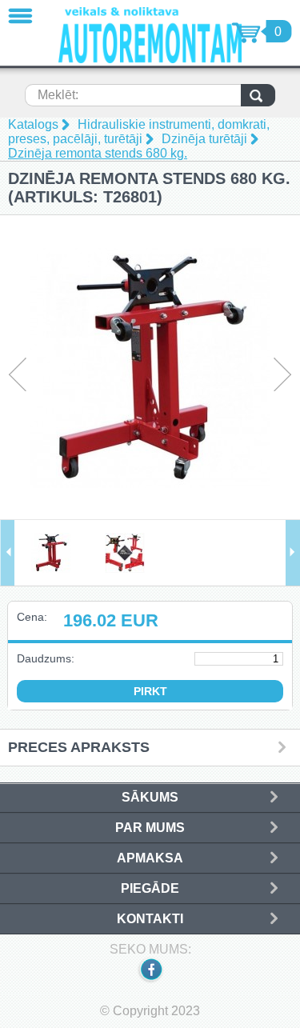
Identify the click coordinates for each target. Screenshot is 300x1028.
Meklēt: (58, 95)
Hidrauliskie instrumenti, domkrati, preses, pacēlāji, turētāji (139, 132)
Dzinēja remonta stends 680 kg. (97, 153)
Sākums (150, 797)
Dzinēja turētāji (204, 139)
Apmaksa (150, 858)
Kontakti (150, 919)
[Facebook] (150, 980)
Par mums (150, 827)
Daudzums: (45, 658)
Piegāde (150, 888)
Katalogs (33, 124)
